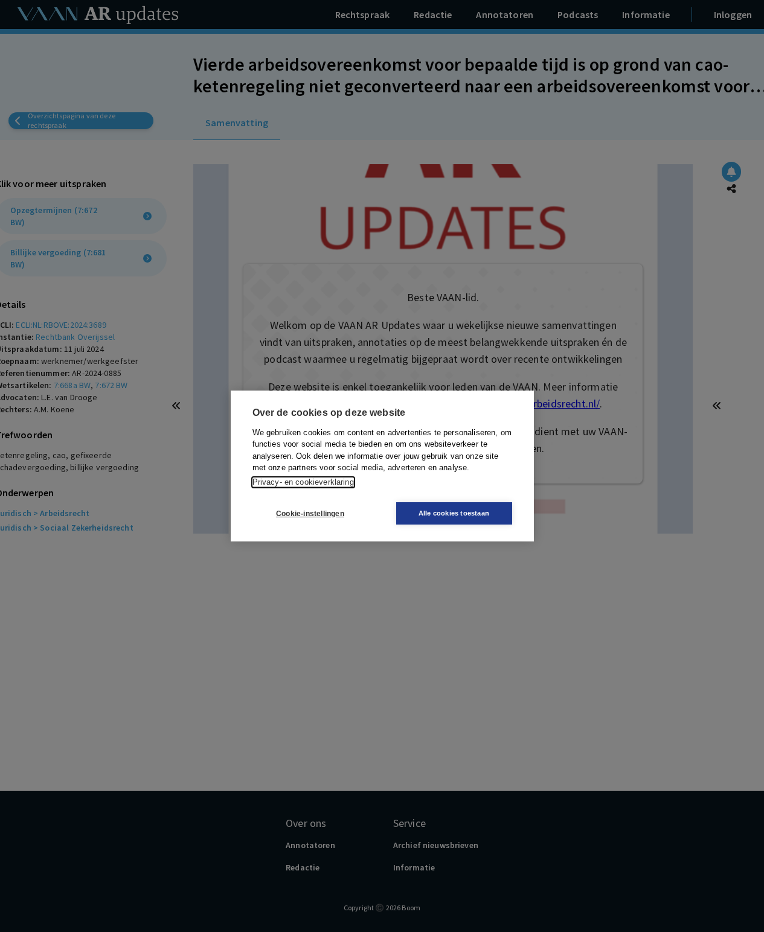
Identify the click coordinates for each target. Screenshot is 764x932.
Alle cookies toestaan (454, 513)
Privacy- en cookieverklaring (303, 482)
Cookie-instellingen (310, 513)
